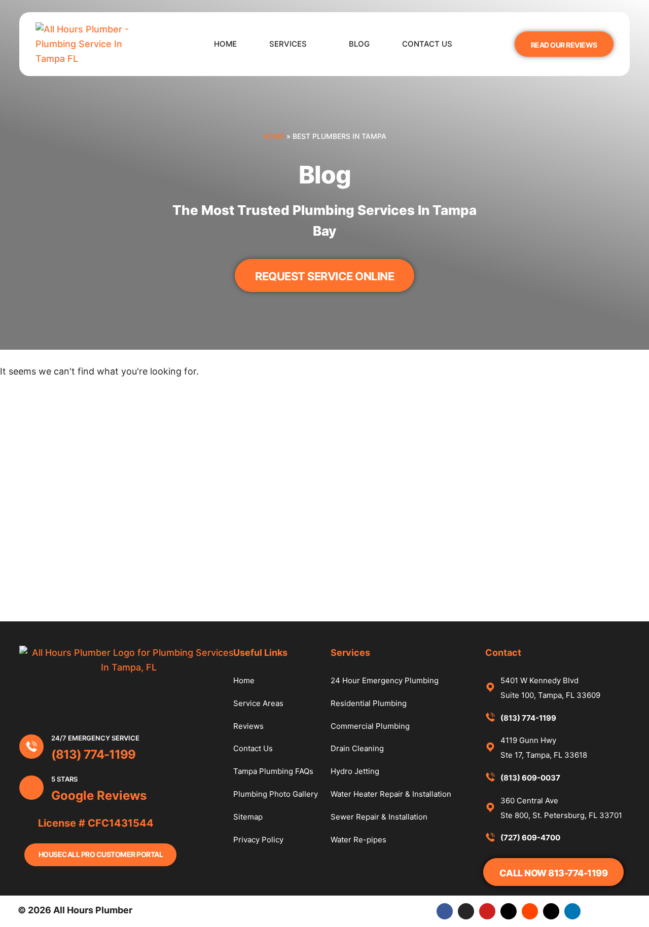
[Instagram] (466, 911)
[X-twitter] (551, 911)
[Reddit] (530, 911)
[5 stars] (31, 787)
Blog (359, 44)
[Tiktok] (508, 911)
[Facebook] (445, 911)
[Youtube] (487, 911)
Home (225, 44)
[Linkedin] (572, 911)
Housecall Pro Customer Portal (101, 854)
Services (288, 44)
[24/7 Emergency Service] (31, 746)
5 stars (64, 779)
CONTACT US (427, 44)
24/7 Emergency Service (95, 738)
